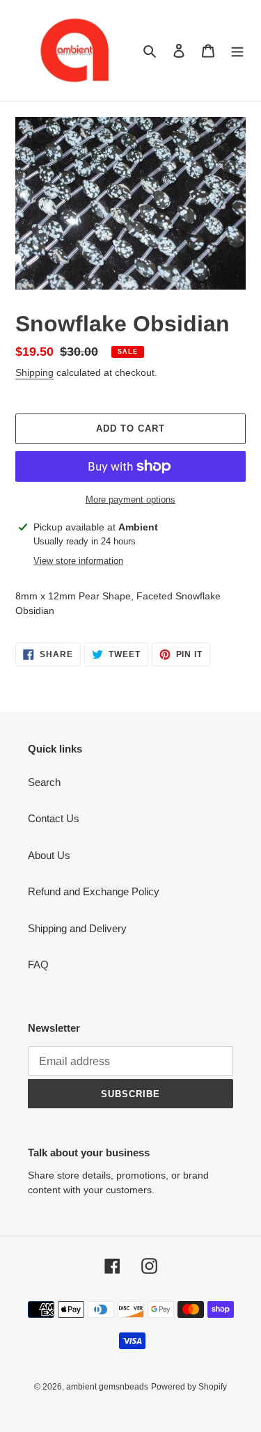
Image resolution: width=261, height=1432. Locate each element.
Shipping (34, 372)
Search (44, 782)
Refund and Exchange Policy (93, 891)
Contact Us (53, 818)
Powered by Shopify (189, 1387)
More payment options (130, 499)
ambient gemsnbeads (107, 1387)
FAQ (38, 964)
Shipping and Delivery (77, 928)
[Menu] (237, 50)
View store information (78, 561)
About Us (49, 855)
